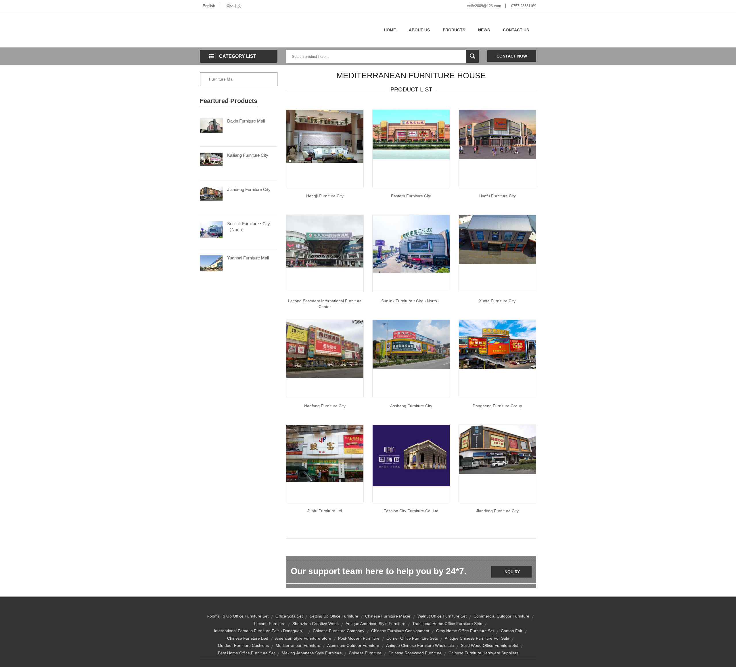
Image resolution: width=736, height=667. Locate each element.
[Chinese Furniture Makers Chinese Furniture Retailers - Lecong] (497, 239)
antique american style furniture (375, 623)
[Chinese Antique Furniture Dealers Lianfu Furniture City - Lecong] (497, 134)
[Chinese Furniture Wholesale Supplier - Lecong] (411, 243)
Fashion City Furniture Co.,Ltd (411, 511)
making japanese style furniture (312, 653)
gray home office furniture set (465, 630)
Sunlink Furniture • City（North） (248, 226)
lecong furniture (269, 623)
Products (454, 30)
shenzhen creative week (315, 623)
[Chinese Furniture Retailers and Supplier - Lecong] (411, 455)
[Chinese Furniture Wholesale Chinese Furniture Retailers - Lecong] (324, 348)
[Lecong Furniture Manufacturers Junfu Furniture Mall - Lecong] (324, 453)
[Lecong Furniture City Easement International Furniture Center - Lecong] (324, 240)
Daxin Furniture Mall (246, 121)
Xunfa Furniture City (497, 301)
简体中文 (233, 6)
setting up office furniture (334, 616)
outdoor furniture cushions (243, 645)
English (209, 6)
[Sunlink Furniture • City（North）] (211, 229)
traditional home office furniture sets (447, 623)
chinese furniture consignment (400, 630)
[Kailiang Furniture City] (211, 159)
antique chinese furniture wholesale (420, 645)
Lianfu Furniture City (497, 196)
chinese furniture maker (388, 616)
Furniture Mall (221, 79)
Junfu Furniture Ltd (324, 511)
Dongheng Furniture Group (497, 406)
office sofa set (289, 616)
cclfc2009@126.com (484, 6)
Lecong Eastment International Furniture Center (325, 304)
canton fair (511, 630)
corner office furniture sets (412, 638)
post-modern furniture (358, 638)
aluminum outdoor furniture (353, 645)
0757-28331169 (523, 6)
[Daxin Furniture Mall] (211, 125)
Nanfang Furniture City (325, 406)
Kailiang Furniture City (247, 155)
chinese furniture (365, 653)
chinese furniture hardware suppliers (483, 653)
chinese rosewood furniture (415, 653)
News (484, 30)
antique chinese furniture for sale (477, 638)
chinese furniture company (338, 630)
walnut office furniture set (442, 616)
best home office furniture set (246, 653)
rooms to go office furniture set (238, 616)
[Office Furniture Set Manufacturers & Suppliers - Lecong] (411, 344)
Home (390, 30)
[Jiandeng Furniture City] (211, 193)
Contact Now (512, 56)
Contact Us (516, 30)
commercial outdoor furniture (501, 616)
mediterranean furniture (298, 645)
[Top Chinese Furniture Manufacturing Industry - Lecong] (497, 344)
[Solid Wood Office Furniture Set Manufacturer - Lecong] (497, 449)
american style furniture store (303, 638)
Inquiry (511, 571)
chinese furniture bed (247, 638)
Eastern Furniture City (411, 196)
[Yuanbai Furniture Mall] (211, 263)
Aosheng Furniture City (411, 406)
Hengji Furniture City (325, 196)
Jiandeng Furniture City (249, 189)
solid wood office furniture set (489, 645)
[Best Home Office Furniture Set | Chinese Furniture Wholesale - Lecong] (411, 134)
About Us (419, 30)
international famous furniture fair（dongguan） (260, 630)
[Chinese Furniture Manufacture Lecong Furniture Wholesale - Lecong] (324, 136)
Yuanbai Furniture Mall (248, 257)
